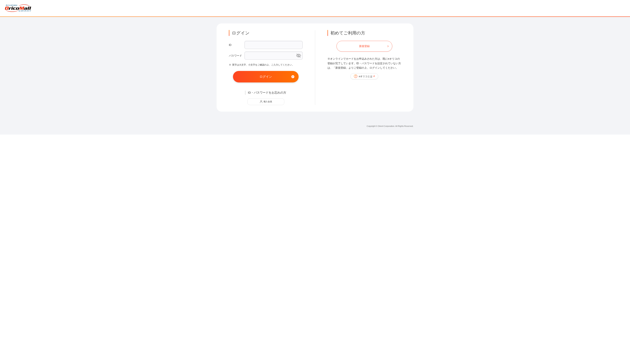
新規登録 (364, 46)
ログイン (266, 76)
